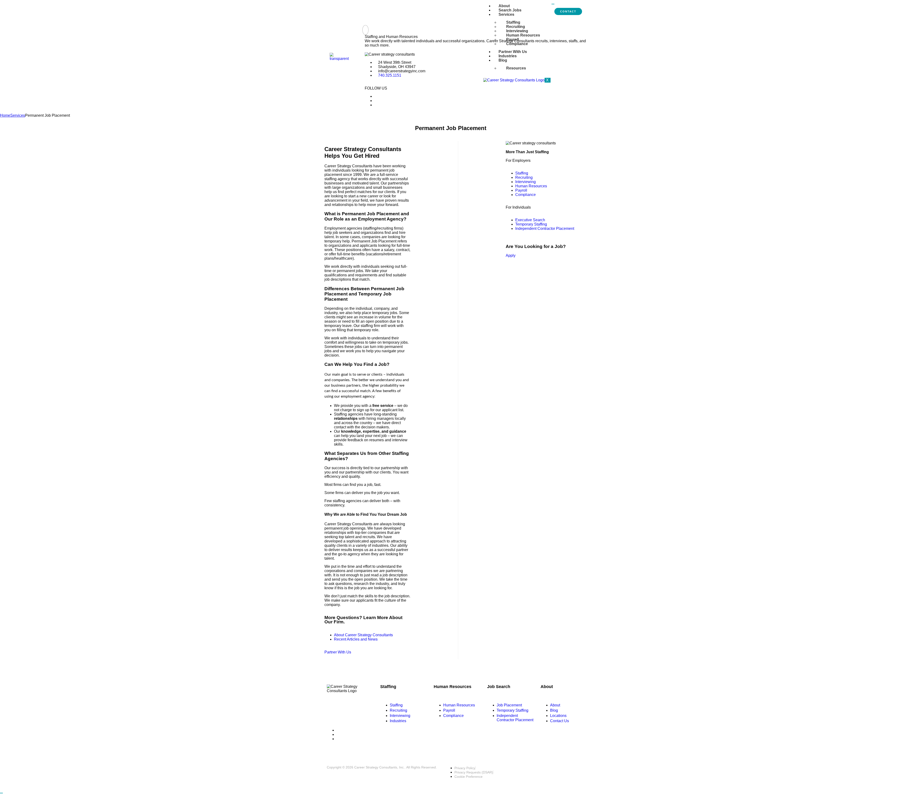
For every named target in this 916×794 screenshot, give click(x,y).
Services (506, 14)
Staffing (513, 22)
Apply (510, 255)
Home (5, 115)
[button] (365, 30)
